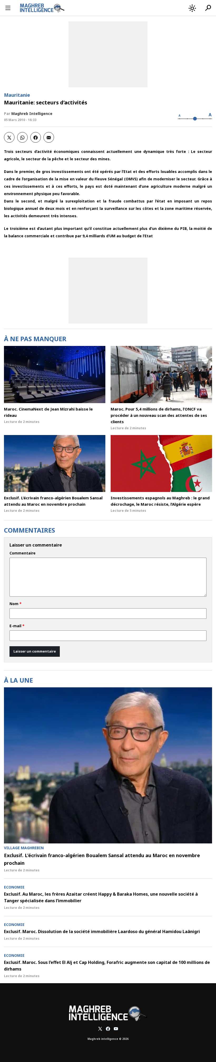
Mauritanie (17, 95)
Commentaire (22, 553)
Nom (15, 604)
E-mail (16, 626)
